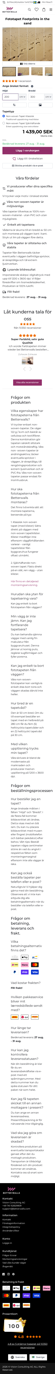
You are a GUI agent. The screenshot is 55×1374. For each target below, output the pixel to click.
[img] (27, 324)
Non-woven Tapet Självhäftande (23, 125)
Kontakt (6, 1219)
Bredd (31, 90)
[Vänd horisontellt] (14, 105)
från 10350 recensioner (27, 327)
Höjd (5, 90)
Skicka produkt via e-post (29, 165)
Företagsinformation (13, 1223)
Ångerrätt (7, 1266)
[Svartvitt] (40, 105)
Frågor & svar (9, 1255)
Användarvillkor (10, 1230)
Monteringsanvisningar (14, 1259)
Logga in (7, 1243)
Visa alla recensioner (27, 382)
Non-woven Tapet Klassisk (22, 118)
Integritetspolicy (11, 1227)
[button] (9, 71)
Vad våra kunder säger (14, 1262)
